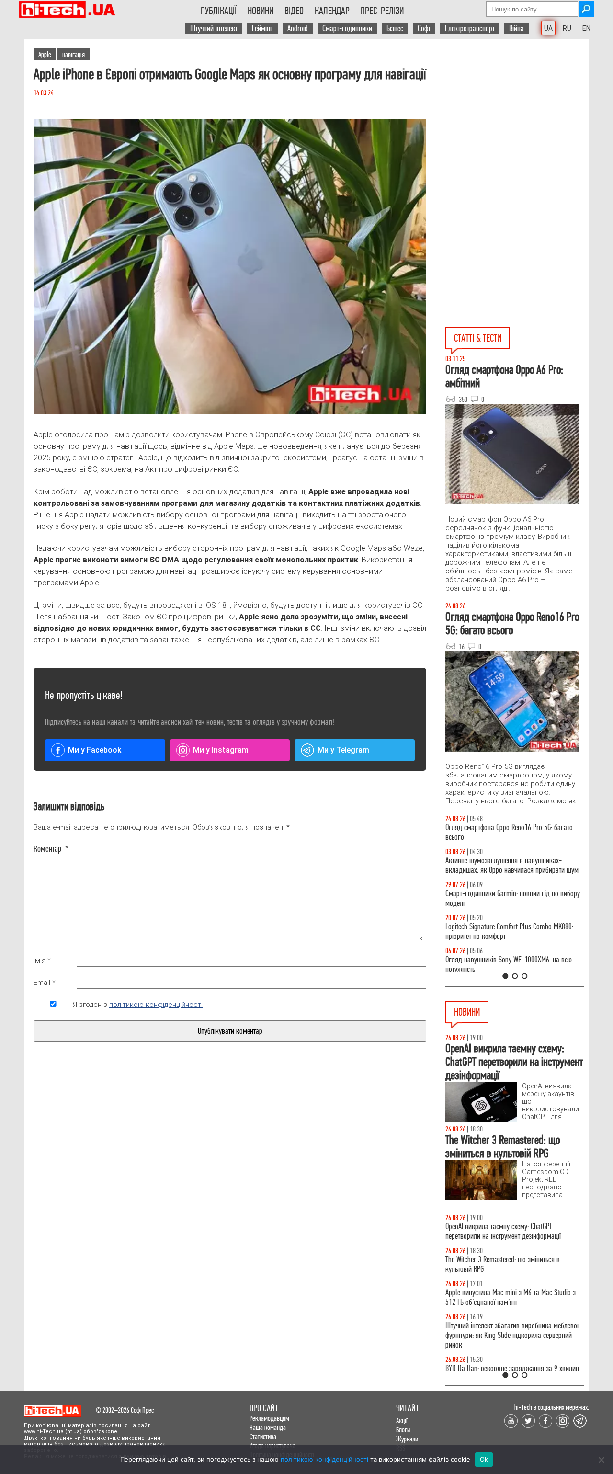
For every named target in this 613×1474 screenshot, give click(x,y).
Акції (402, 1420)
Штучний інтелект (214, 28)
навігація (73, 54)
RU (567, 28)
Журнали (407, 1438)
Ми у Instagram (221, 749)
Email (45, 982)
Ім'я (42, 960)
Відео (294, 11)
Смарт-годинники (347, 28)
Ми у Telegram (343, 749)
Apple (44, 54)
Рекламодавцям (269, 1418)
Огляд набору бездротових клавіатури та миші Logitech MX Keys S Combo (510, 832)
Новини (260, 11)
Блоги (403, 1429)
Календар (332, 11)
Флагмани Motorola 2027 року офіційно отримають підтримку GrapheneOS (500, 1231)
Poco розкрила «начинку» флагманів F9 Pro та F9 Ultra (511, 1340)
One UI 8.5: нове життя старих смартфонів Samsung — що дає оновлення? (502, 865)
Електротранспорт (470, 28)
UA (548, 28)
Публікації (219, 11)
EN (586, 28)
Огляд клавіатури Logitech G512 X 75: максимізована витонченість (497, 898)
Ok (484, 1459)
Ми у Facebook (94, 749)
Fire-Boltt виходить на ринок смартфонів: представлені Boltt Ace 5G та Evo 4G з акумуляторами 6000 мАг (502, 1302)
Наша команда (268, 1427)
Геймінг (262, 28)
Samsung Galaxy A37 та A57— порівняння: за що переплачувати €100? (514, 964)
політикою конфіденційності (156, 1004)
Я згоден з (138, 1004)
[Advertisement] (517, 125)
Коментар (51, 849)
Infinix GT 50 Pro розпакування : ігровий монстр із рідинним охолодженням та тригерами (514, 931)
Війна (516, 28)
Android (297, 28)
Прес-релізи (382, 11)
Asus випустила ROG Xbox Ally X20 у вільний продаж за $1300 (506, 1264)
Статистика (263, 1436)
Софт (424, 28)
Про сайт (264, 1408)
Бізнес (394, 28)
